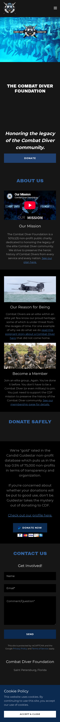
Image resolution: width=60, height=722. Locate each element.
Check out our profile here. (30, 515)
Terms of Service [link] (40, 648)
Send (30, 634)
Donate (30, 158)
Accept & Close (30, 714)
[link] (9, 8)
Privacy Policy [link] (20, 648)
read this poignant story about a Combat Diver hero (30, 334)
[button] (55, 8)
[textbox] (30, 576)
